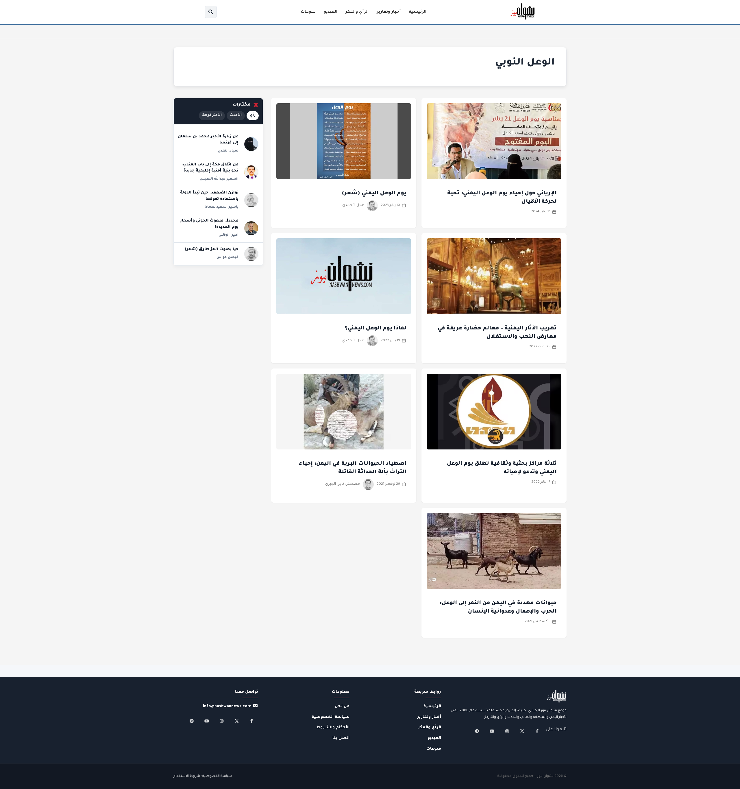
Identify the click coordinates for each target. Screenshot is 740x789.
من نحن (342, 706)
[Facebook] (537, 731)
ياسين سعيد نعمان (221, 207)
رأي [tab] (253, 115)
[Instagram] (507, 731)
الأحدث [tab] (236, 115)
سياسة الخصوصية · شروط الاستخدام (202, 776)
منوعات (308, 12)
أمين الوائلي (228, 235)
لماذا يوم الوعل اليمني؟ (375, 328)
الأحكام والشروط (333, 727)
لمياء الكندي (228, 151)
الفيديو (330, 12)
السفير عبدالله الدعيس (219, 179)
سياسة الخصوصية (330, 717)
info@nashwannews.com (227, 706)
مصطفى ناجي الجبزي (342, 484)
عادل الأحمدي (353, 205)
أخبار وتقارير (389, 12)
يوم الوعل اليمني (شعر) (374, 193)
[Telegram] (476, 731)
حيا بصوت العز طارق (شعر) (211, 250)
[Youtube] (491, 731)
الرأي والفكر (357, 12)
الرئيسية (417, 12)
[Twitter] (522, 731)
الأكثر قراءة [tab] (212, 115)
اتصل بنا (340, 738)
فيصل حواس (227, 257)
